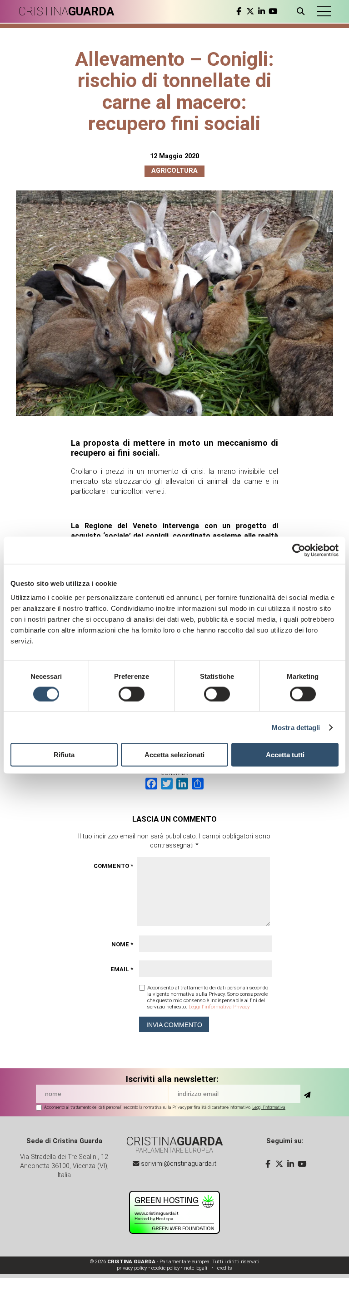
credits (224, 1268)
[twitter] (250, 11)
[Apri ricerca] (302, 11)
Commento (113, 865)
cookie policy (165, 1268)
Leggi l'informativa (268, 1107)
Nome (122, 944)
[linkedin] (261, 11)
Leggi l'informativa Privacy (219, 1006)
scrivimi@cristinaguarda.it (178, 1164)
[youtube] (273, 11)
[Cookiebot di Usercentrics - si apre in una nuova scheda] (299, 550)
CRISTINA (66, 11)
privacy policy (132, 1268)
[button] (324, 11)
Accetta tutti (285, 755)
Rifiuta (64, 755)
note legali (195, 1268)
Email (121, 969)
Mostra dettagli (296, 727)
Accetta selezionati (174, 755)
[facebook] (238, 11)
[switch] (132, 694)
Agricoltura (174, 171)
